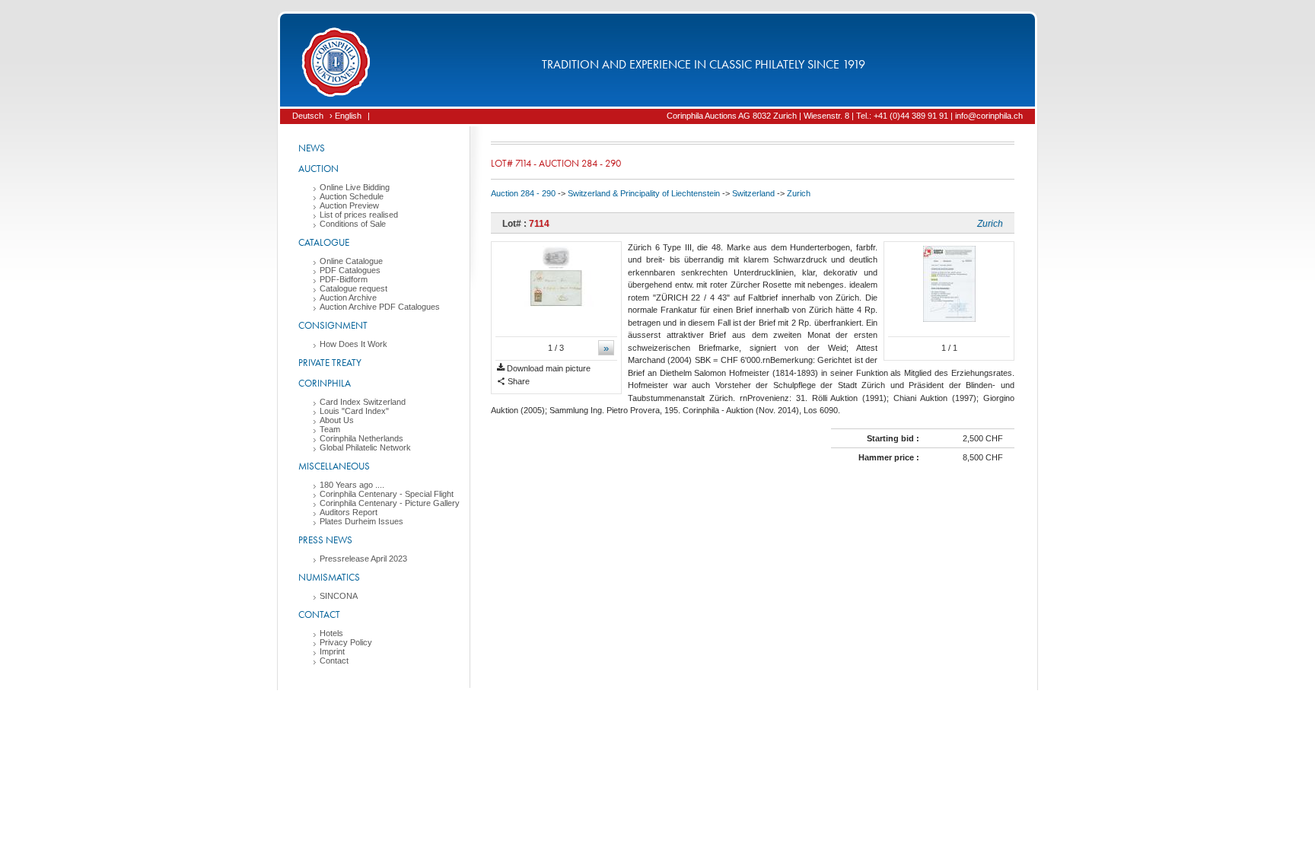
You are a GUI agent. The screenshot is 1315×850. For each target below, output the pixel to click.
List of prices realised (359, 214)
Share (517, 381)
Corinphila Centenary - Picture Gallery (390, 503)
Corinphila (324, 383)
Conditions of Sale (353, 223)
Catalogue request (353, 288)
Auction (318, 168)
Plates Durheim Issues (361, 521)
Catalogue (323, 242)
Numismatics (329, 577)
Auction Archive (348, 297)
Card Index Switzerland (363, 401)
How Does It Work (353, 344)
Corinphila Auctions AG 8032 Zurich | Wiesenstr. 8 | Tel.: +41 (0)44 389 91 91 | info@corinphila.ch (845, 115)
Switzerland (753, 193)
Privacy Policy (346, 642)
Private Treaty (329, 362)
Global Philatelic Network (365, 447)
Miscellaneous (334, 466)
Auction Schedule (352, 196)
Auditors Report (348, 512)
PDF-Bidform (344, 279)
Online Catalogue (351, 261)
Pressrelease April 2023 (363, 558)
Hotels (331, 633)
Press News (325, 539)
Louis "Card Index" (354, 410)
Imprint (332, 651)
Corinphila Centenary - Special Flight (387, 493)
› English (345, 115)
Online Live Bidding (355, 187)
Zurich (798, 193)
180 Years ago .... (352, 484)
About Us (337, 420)
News (311, 148)
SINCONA (339, 595)
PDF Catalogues (350, 270)
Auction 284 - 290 (523, 193)
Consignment (333, 325)
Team (330, 429)
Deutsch (307, 115)
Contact (319, 614)
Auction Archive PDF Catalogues (380, 306)
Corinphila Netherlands (361, 438)
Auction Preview (349, 205)
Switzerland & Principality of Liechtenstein (644, 193)
